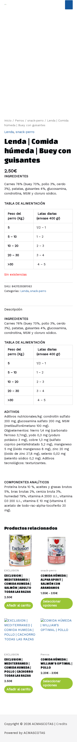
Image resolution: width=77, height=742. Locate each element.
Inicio (8, 120)
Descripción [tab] (13, 309)
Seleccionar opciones (52, 603)
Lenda (9, 132)
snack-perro (35, 120)
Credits (61, 724)
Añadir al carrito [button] (19, 605)
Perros (19, 120)
